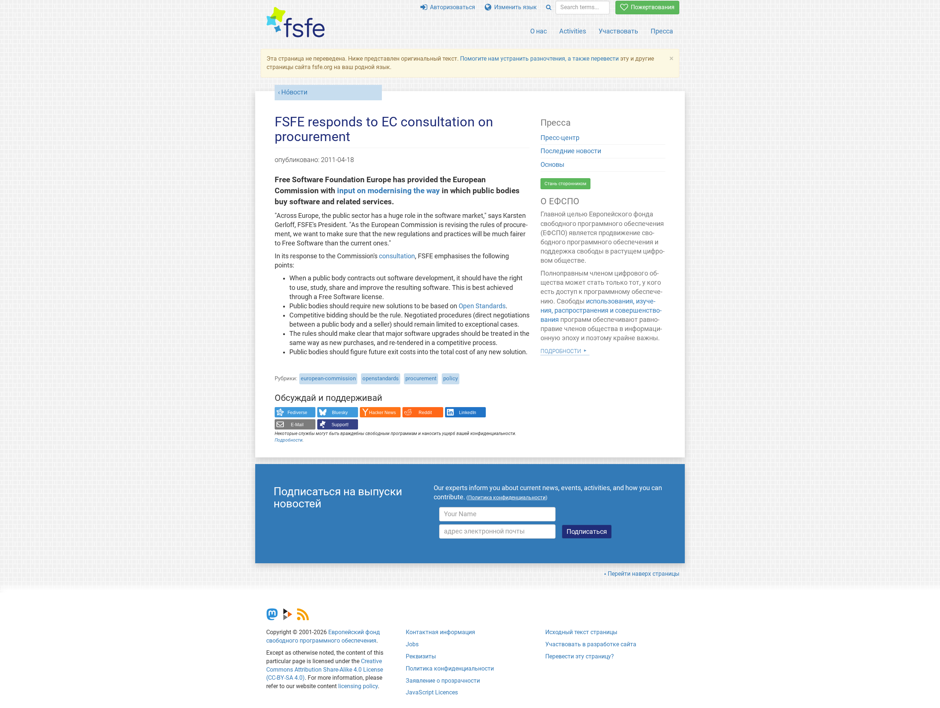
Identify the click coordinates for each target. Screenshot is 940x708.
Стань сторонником (565, 183)
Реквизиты (421, 656)
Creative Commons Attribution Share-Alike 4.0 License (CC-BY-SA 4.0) (324, 670)
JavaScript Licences (432, 692)
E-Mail (297, 424)
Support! (340, 424)
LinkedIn (467, 412)
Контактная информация (440, 632)
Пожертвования (651, 7)
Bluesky (340, 412)
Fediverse (297, 412)
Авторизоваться (451, 7)
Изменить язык (514, 7)
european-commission (328, 378)
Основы (552, 164)
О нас (538, 31)
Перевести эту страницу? (579, 656)
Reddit (425, 412)
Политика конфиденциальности (450, 668)
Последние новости (570, 151)
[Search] (549, 7)
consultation (397, 256)
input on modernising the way (388, 190)
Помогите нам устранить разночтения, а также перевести (539, 58)
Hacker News (382, 412)
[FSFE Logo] (296, 22)
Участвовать (618, 31)
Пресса (662, 31)
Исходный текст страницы (581, 632)
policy (450, 378)
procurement (421, 378)
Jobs (412, 644)
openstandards (380, 378)
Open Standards (482, 306)
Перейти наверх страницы (643, 573)
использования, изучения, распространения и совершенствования (601, 310)
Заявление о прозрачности (443, 680)
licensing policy (358, 686)
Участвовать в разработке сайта (590, 644)
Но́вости (294, 92)
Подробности (289, 440)
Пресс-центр (559, 137)
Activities (572, 31)
